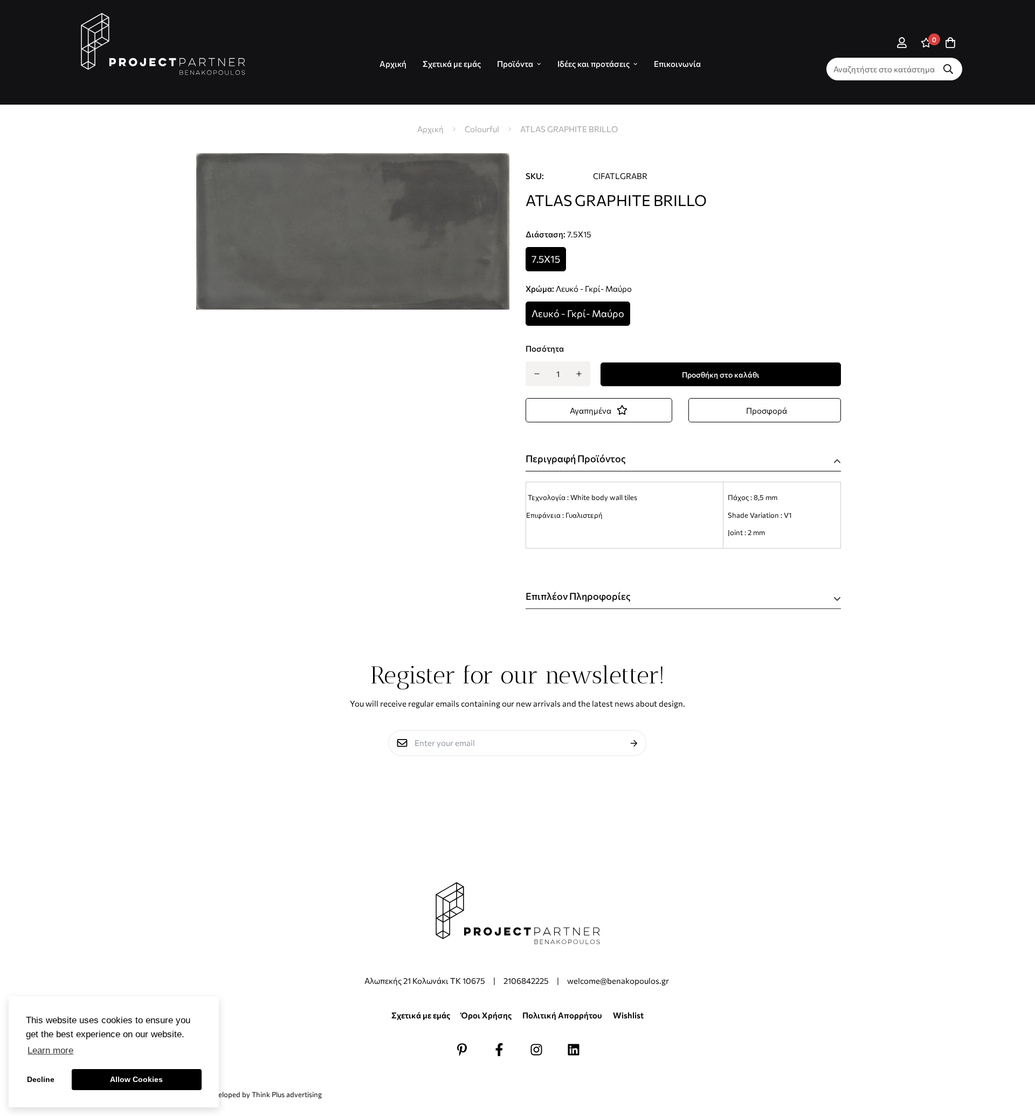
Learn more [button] (50, 1050)
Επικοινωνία (677, 64)
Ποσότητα (545, 348)
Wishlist (628, 1015)
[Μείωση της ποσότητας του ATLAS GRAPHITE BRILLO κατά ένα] (537, 373)
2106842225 (526, 980)
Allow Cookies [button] (136, 1079)
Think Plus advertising (287, 1094)
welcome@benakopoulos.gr (619, 980)
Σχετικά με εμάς (452, 64)
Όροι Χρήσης (486, 1015)
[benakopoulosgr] (163, 44)
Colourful (482, 129)
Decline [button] (40, 1079)
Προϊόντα (515, 64)
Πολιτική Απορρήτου (562, 1015)
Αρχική (430, 129)
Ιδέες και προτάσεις (593, 64)
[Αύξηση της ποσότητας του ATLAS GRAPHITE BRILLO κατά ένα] (579, 373)
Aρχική (393, 64)
